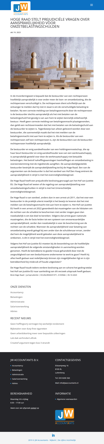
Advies (13, 311)
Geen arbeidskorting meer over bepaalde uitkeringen (37, 333)
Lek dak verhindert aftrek (23, 338)
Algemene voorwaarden (67, 399)
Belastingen (16, 297)
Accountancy (16, 292)
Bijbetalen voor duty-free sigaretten (28, 328)
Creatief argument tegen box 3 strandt (30, 342)
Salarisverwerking (19, 306)
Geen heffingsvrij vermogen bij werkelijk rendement (37, 323)
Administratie (17, 301)
